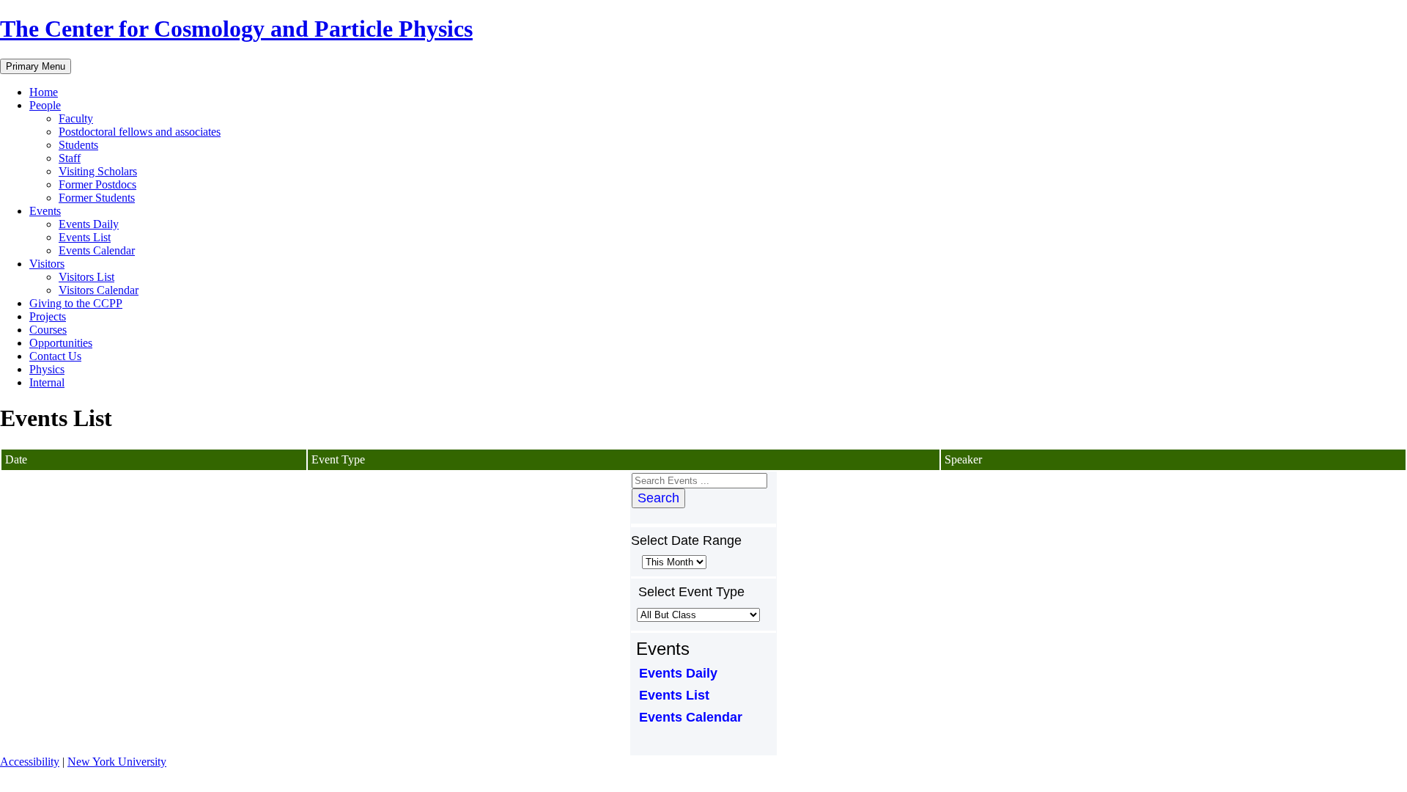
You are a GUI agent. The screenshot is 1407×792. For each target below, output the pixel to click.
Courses (48, 329)
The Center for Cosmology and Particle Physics (236, 28)
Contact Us (55, 356)
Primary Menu (35, 66)
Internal (46, 382)
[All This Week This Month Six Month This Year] (672, 561)
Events (45, 211)
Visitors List (86, 277)
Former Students (97, 197)
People (45, 105)
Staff (70, 158)
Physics (46, 369)
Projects (47, 316)
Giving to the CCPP (75, 303)
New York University (116, 761)
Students (78, 145)
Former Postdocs (97, 184)
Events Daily (89, 224)
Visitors (46, 263)
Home (43, 92)
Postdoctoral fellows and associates (140, 131)
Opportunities (60, 343)
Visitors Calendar (99, 290)
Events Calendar (97, 250)
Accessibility (29, 761)
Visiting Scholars (98, 171)
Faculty (76, 118)
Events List (85, 237)
